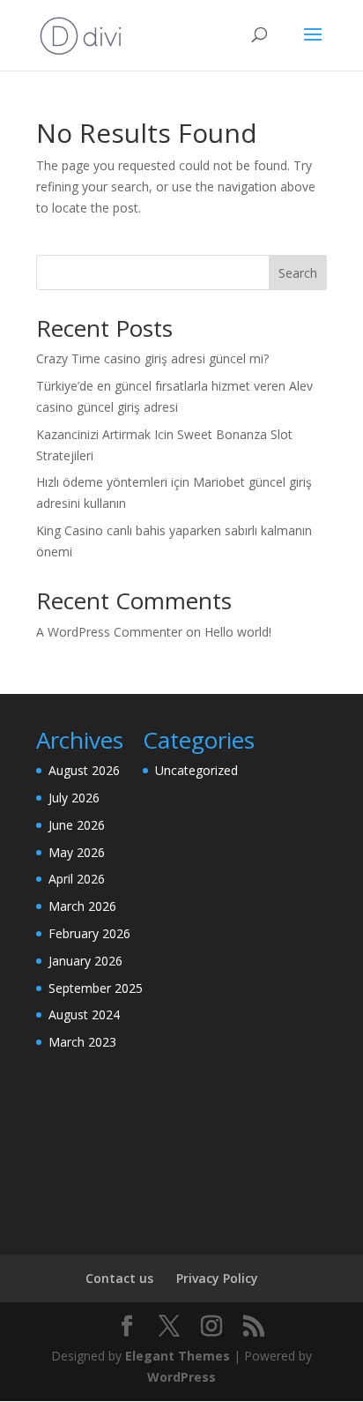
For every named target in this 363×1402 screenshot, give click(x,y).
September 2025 (95, 988)
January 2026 (85, 960)
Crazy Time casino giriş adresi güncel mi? (152, 358)
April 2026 (76, 878)
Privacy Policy (217, 1278)
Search (297, 273)
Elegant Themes (177, 1355)
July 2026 (74, 797)
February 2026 (89, 933)
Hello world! (237, 631)
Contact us (119, 1278)
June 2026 (76, 825)
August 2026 (84, 770)
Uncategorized (196, 770)
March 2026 (82, 906)
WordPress (181, 1376)
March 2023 (82, 1041)
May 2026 (76, 852)
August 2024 (84, 1014)
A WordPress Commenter (109, 631)
